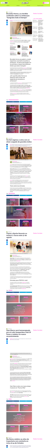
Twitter (26, 195)
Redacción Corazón (14, 37)
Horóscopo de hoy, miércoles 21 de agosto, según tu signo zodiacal (41, 32)
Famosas (8, 5)
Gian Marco (11, 338)
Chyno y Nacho (10, 290)
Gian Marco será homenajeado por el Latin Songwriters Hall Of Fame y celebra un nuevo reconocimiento (12, 299)
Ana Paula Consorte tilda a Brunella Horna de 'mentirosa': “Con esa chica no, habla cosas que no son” (13, 54)
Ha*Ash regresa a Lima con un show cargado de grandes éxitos (12, 109)
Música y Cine (12, 296)
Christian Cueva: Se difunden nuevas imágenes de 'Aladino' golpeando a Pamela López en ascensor (40, 35)
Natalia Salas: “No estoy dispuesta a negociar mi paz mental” (25, 223)
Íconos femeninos (25, 106)
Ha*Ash (11, 144)
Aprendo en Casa (20, 0)
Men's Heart (11, 45)
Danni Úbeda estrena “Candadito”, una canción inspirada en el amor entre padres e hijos (25, 429)
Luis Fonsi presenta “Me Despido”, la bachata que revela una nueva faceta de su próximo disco (19, 310)
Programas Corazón (40, 5)
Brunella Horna (12, 20)
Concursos (28, 5)
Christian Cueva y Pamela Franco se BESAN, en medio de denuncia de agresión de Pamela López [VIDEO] (40, 28)
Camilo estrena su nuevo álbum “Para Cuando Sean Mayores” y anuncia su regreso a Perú (25, 320)
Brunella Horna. (28, 88)
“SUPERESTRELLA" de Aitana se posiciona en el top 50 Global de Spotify (12, 130)
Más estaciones (29, 0)
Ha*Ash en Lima (13, 193)
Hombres (18, 5)
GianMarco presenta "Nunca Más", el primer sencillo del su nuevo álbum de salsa (12, 320)
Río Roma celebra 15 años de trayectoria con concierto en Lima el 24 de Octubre (25, 299)
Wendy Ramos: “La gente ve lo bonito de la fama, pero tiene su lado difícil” (25, 130)
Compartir (13, 195)
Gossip (22, 45)
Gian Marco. (13, 380)
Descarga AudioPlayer (25, 0)
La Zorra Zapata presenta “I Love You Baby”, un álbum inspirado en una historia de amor (26, 109)
